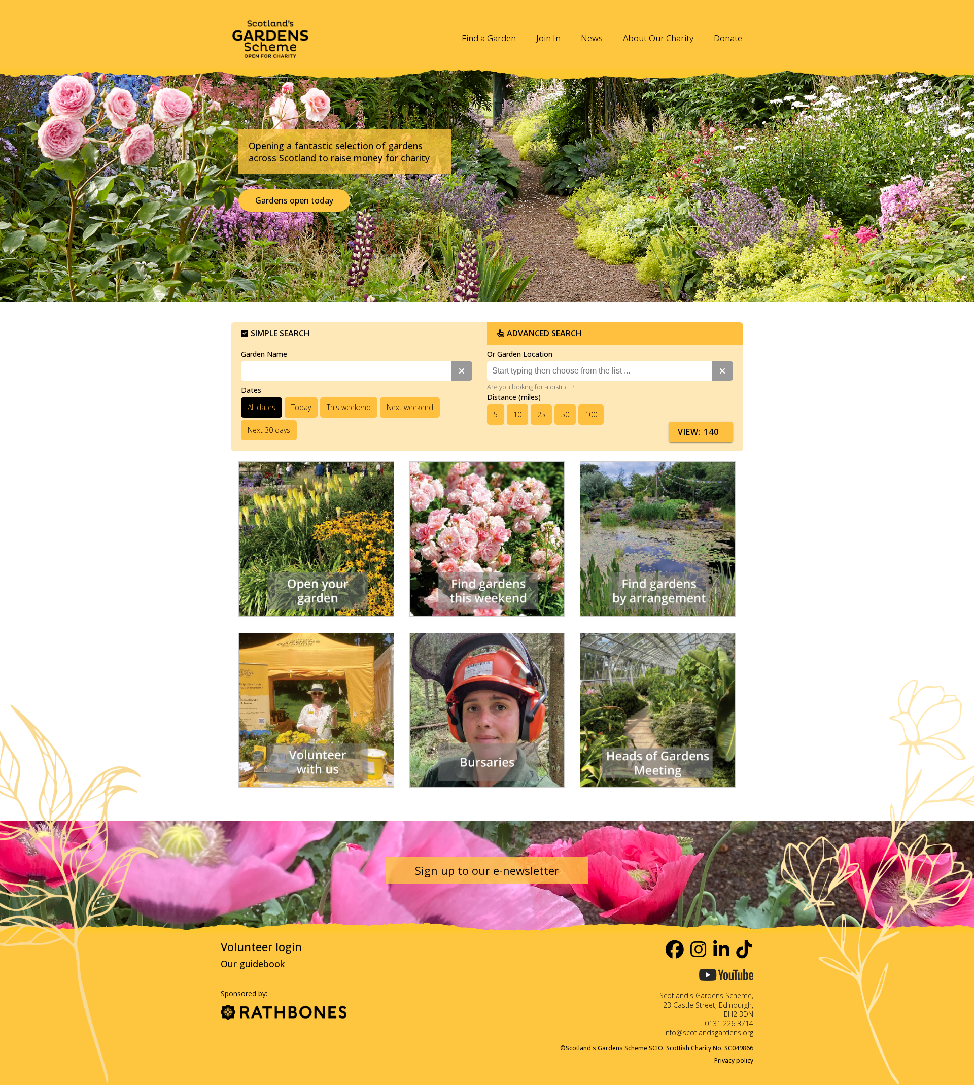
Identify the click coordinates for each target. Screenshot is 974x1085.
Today (301, 407)
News (592, 38)
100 (591, 414)
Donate (728, 38)
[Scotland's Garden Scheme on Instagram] (699, 949)
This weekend (349, 407)
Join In (548, 38)
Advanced (544, 333)
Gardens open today (294, 200)
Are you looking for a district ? (530, 386)
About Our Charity (658, 38)
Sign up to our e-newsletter (487, 870)
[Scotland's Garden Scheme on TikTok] (744, 949)
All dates (261, 407)
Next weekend (410, 407)
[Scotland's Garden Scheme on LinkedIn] (721, 949)
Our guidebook (253, 964)
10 (517, 414)
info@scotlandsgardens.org (708, 1032)
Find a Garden (489, 38)
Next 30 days (269, 430)
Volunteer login (261, 946)
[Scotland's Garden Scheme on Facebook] (675, 949)
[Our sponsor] (283, 1013)
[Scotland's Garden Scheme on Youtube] (726, 984)
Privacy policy (733, 1060)
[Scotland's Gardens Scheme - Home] (270, 33)
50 (565, 414)
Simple (280, 333)
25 (541, 414)
